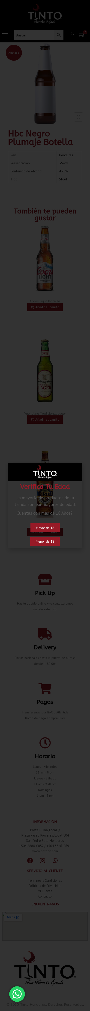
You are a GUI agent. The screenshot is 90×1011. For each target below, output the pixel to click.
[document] (45, 505)
